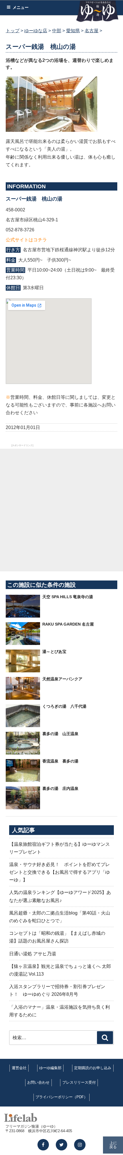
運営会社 (19, 1068)
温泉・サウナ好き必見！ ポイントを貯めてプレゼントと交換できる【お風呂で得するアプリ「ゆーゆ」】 (59, 872)
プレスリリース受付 (79, 1082)
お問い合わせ (38, 1082)
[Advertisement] (61, 510)
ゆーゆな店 (35, 30)
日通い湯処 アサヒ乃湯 (32, 953)
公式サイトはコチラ (26, 239)
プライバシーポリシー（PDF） (61, 1097)
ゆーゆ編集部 (50, 1068)
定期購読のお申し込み (92, 1068)
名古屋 (91, 30)
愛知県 (73, 30)
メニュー (21, 7)
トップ (12, 30)
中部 (56, 30)
